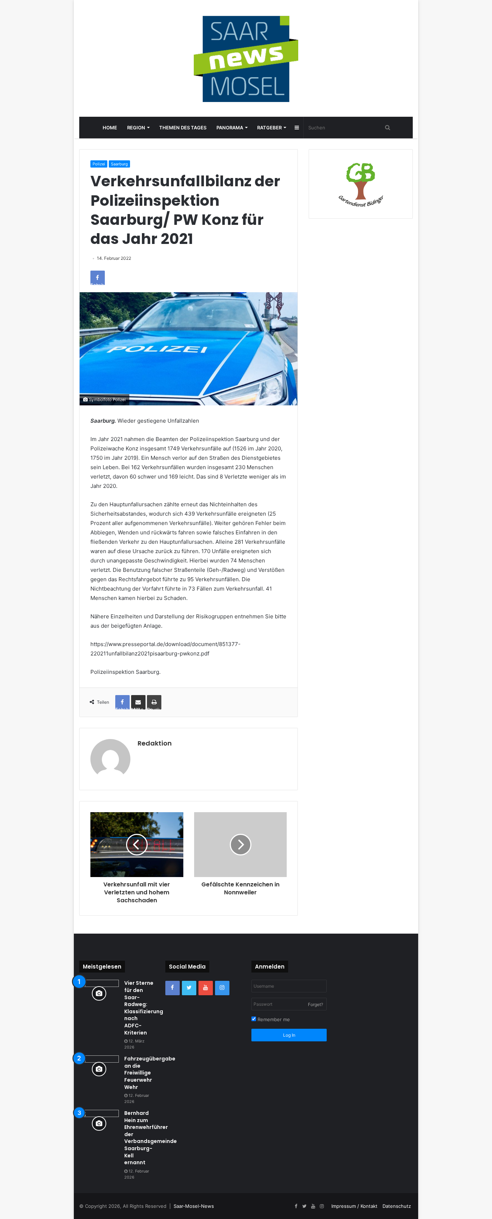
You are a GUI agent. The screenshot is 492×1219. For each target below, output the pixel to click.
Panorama (229, 127)
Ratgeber (269, 127)
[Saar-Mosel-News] (246, 58)
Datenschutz (397, 1206)
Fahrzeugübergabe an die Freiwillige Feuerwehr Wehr (149, 1072)
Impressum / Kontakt (354, 1206)
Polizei (99, 163)
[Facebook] (172, 988)
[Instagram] (222, 988)
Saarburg (119, 163)
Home (110, 127)
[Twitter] (189, 988)
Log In (289, 1035)
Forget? (315, 1004)
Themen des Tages (182, 127)
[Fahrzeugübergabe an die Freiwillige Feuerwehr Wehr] (99, 1068)
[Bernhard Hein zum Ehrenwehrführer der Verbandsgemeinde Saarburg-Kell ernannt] (99, 1123)
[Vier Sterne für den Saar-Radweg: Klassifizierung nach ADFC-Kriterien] (99, 993)
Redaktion (155, 743)
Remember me (273, 1019)
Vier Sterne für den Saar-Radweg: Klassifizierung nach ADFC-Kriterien (143, 1007)
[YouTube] (205, 988)
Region (136, 127)
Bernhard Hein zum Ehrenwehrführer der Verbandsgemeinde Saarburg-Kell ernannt (150, 1137)
